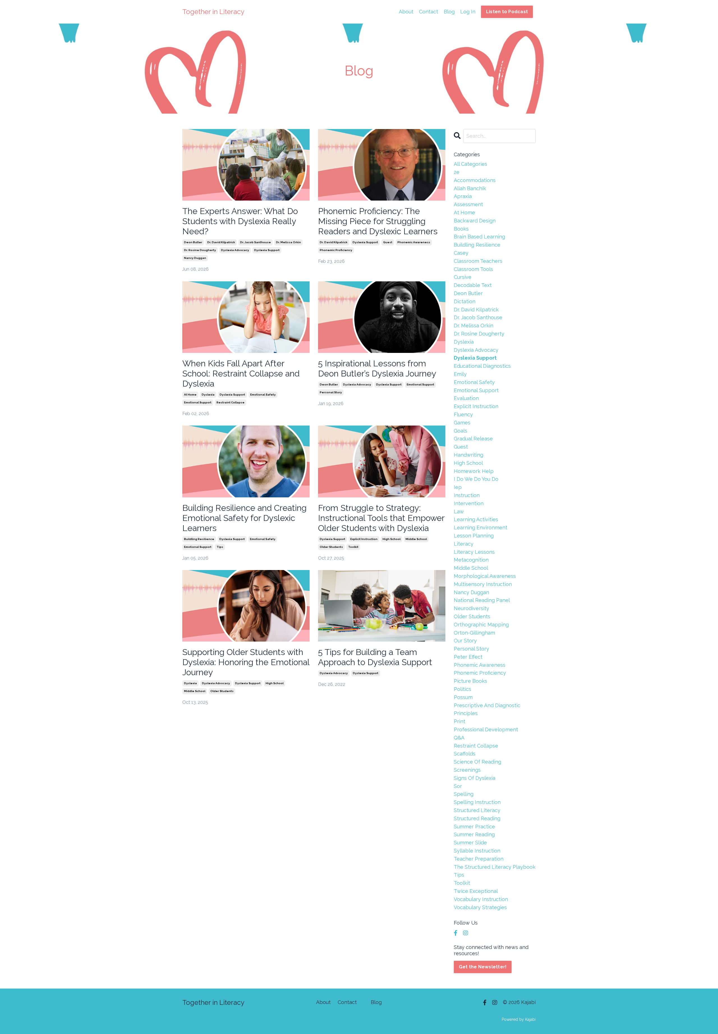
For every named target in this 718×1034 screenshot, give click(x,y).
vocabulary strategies (480, 907)
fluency (463, 414)
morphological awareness (485, 576)
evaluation (466, 398)
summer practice (474, 827)
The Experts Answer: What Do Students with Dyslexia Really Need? (240, 221)
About (406, 12)
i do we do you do (476, 479)
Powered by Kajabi (519, 1019)
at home (190, 394)
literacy (463, 544)
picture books (470, 681)
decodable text (473, 285)
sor (458, 786)
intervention (469, 503)
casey (461, 253)
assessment (468, 204)
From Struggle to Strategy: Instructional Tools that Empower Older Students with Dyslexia (381, 518)
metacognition (471, 560)
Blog (449, 12)
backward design (475, 221)
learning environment (480, 527)
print (459, 721)
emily (460, 374)
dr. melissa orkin (288, 242)
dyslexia (208, 394)
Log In (467, 12)
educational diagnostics (482, 366)
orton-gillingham (474, 633)
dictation (464, 301)
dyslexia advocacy (235, 250)
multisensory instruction (483, 584)
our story (465, 641)
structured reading (477, 818)
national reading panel (482, 600)
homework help (474, 471)
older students (331, 546)
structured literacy (477, 810)
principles (466, 713)
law (459, 511)
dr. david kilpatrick (221, 242)
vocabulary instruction (481, 899)
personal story (331, 392)
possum (463, 697)
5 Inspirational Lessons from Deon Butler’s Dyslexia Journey (377, 368)
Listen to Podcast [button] (507, 11)
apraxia (463, 196)
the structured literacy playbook (494, 867)
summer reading (474, 834)
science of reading (477, 762)
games (462, 423)
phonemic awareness (413, 242)
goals (460, 431)
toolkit (353, 546)
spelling (463, 794)
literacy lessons (474, 552)
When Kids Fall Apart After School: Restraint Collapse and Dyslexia (241, 374)
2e (456, 172)
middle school (416, 539)
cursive (462, 277)
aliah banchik (470, 188)
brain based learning (479, 237)
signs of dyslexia (474, 778)
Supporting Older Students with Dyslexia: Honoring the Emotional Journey (245, 662)
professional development (486, 729)
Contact (428, 12)
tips (220, 546)
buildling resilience (199, 539)
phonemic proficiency (336, 250)
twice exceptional (476, 891)
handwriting (468, 455)
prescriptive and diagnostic (487, 705)
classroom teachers (478, 261)
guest (387, 242)
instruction (467, 495)
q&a (459, 738)
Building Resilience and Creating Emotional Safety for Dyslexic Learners (244, 518)
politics (462, 689)
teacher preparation (478, 859)
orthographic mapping (481, 625)
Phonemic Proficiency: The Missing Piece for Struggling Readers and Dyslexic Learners (378, 221)
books (461, 229)
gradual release (473, 439)
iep (458, 487)
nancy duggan (195, 257)
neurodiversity (471, 608)
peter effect (468, 657)
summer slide (470, 842)
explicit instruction (364, 539)
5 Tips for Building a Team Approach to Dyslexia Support (375, 657)
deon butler (193, 242)
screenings (467, 770)
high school (392, 539)
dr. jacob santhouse (255, 242)
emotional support (197, 402)
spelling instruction (477, 802)
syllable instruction (477, 851)
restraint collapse (231, 402)
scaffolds (464, 754)
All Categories (470, 164)
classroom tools (473, 269)
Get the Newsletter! (483, 966)
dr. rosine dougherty (200, 250)
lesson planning (474, 536)
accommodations (475, 180)
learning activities (476, 519)
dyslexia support (267, 250)
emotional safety (263, 394)
